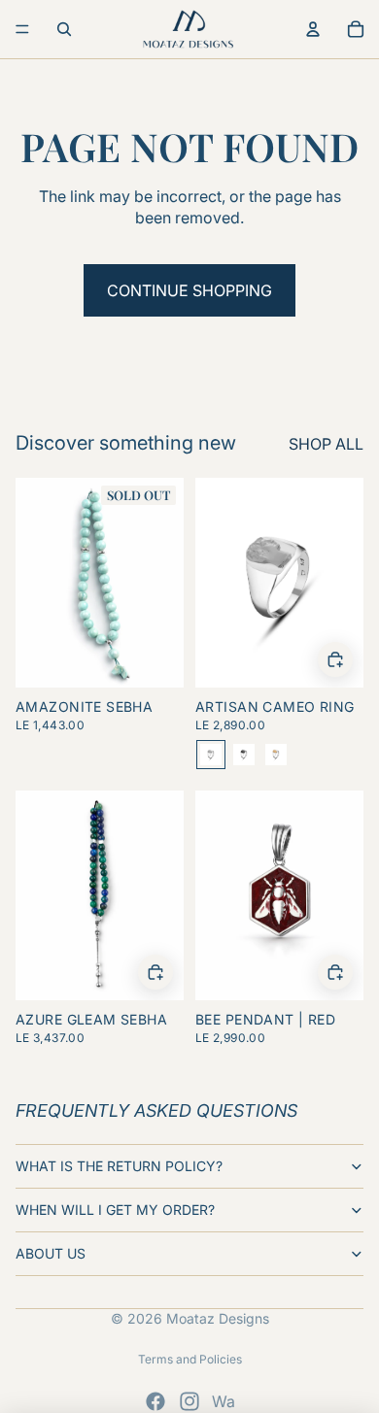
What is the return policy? (119, 1166)
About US (51, 1253)
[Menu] (22, 29)
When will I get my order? (115, 1209)
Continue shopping (189, 290)
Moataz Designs (217, 1318)
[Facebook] (155, 1401)
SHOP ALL (326, 444)
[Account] (313, 29)
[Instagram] (189, 1401)
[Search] (64, 29)
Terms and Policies (190, 1359)
